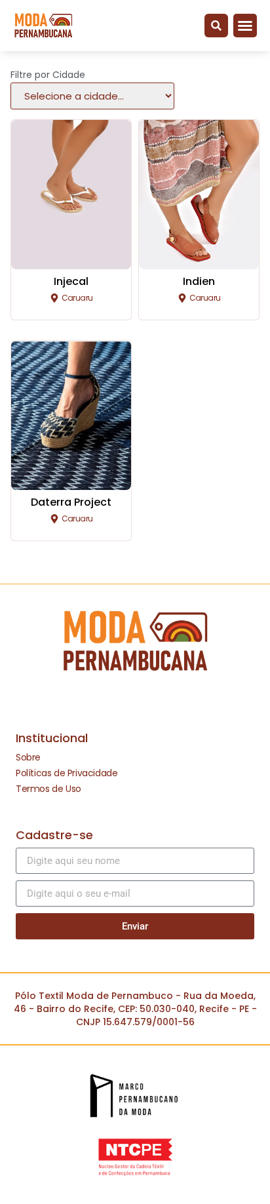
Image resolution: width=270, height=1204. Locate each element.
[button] (216, 25)
